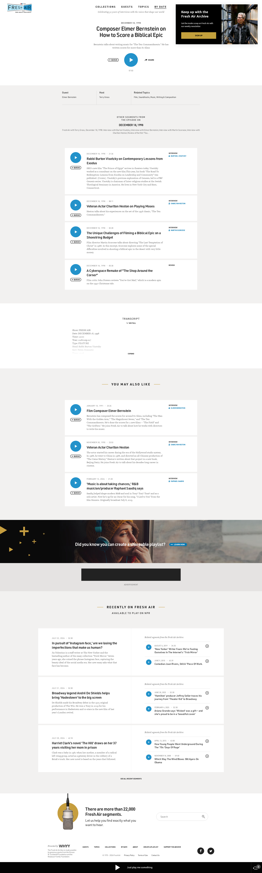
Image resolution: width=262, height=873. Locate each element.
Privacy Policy (129, 855)
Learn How (179, 544)
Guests (127, 6)
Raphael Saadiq (177, 481)
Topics (143, 6)
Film (136, 97)
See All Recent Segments (131, 779)
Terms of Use (143, 855)
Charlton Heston (178, 203)
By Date (160, 6)
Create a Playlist (150, 847)
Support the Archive (172, 847)
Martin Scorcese (178, 230)
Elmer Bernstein (69, 97)
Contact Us (155, 855)
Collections (106, 6)
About (135, 847)
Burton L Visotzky (178, 156)
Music (152, 97)
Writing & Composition (166, 97)
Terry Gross (104, 97)
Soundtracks (144, 97)
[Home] (19, 8)
